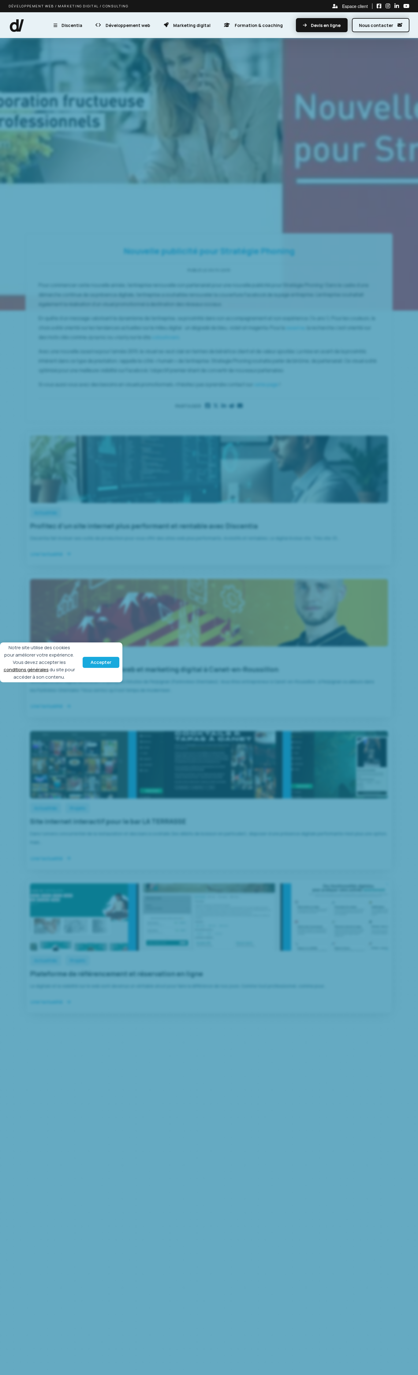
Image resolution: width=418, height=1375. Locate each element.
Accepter (101, 662)
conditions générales (26, 669)
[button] (17, 25)
